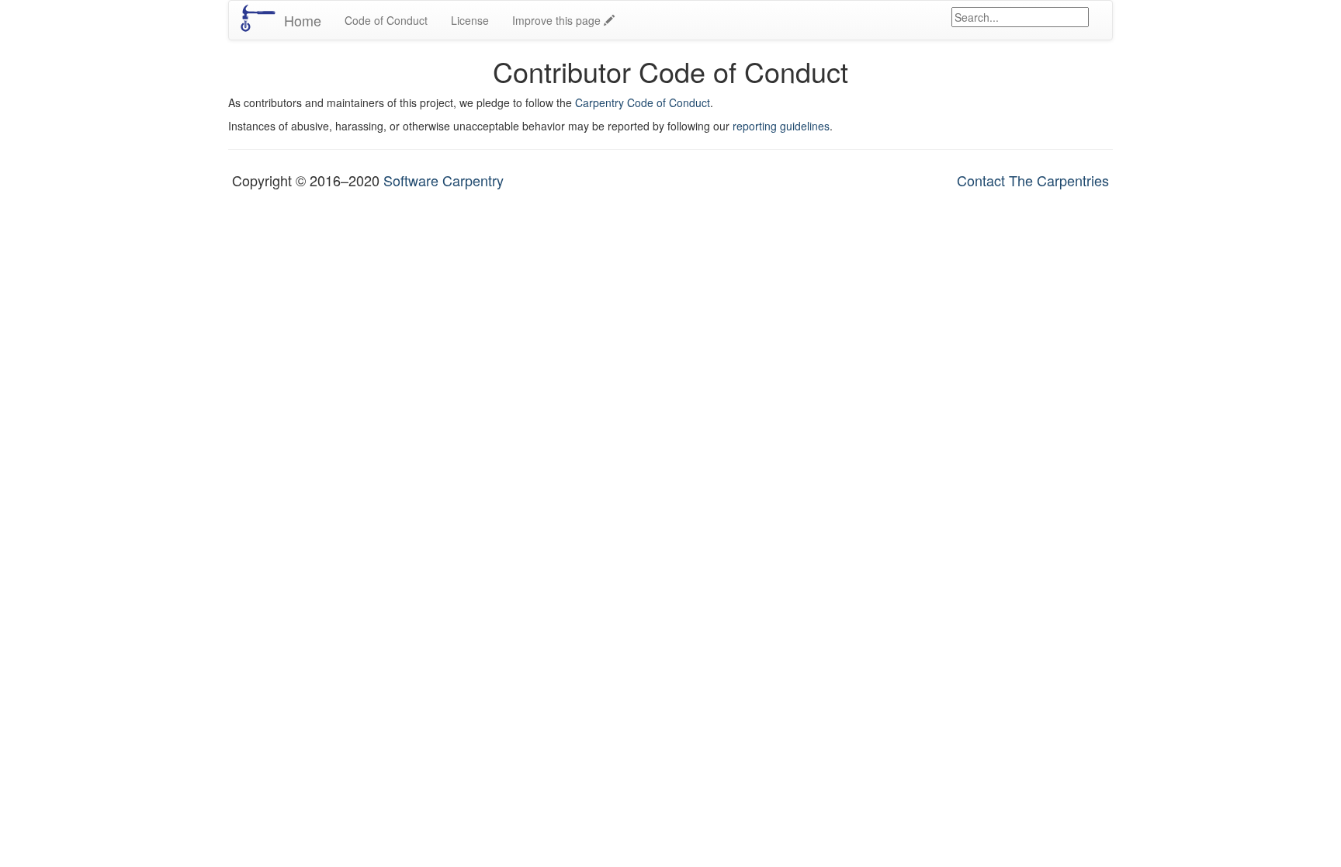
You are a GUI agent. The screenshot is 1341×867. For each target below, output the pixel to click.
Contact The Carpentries (1033, 180)
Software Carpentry (443, 180)
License (470, 20)
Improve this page (558, 20)
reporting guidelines (781, 126)
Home (302, 20)
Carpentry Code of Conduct (642, 102)
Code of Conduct (386, 20)
